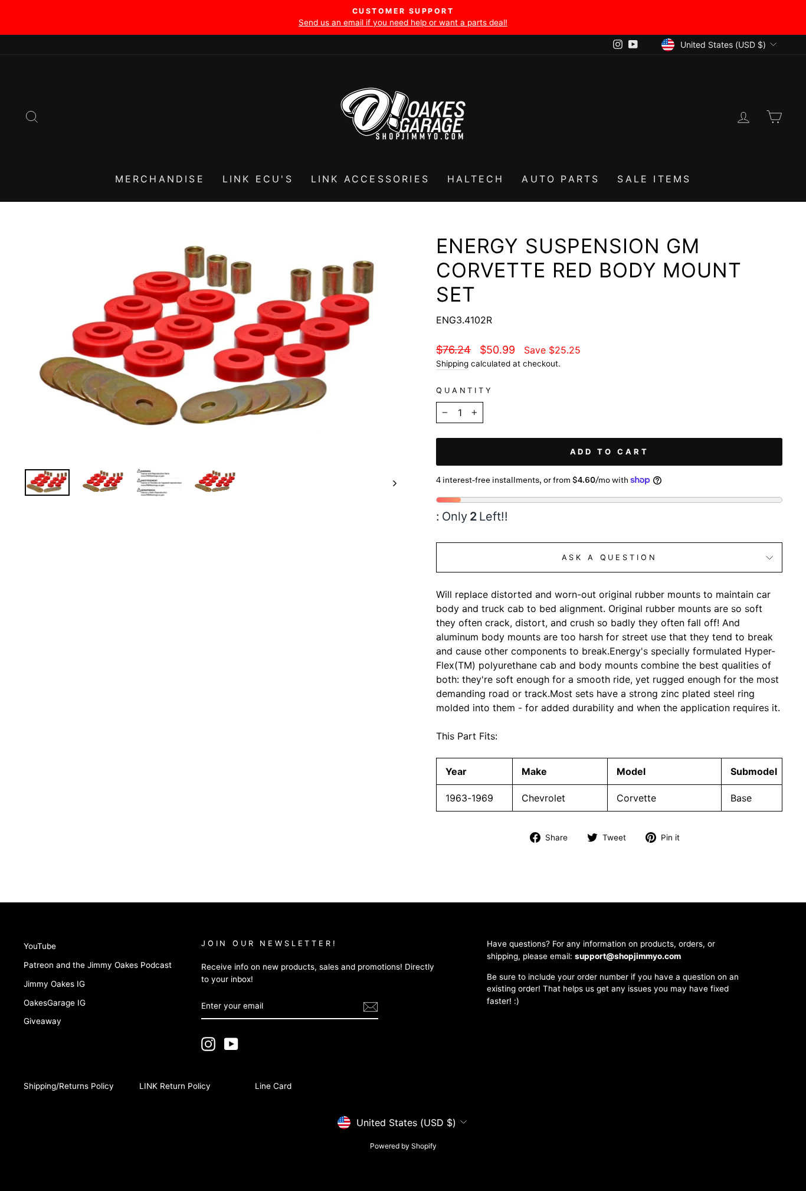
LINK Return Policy (175, 1086)
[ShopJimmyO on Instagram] (208, 1044)
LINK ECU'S (257, 179)
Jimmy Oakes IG (54, 984)
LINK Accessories (370, 179)
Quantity (464, 390)
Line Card (273, 1086)
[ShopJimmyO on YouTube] (231, 1044)
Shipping (452, 363)
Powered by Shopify (403, 1145)
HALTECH (475, 179)
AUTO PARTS (560, 179)
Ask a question (609, 557)
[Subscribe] (370, 1007)
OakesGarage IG (55, 1002)
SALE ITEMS (654, 179)
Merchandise (160, 179)
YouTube (40, 946)
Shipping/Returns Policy (69, 1086)
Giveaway (42, 1021)
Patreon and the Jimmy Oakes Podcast (98, 965)
